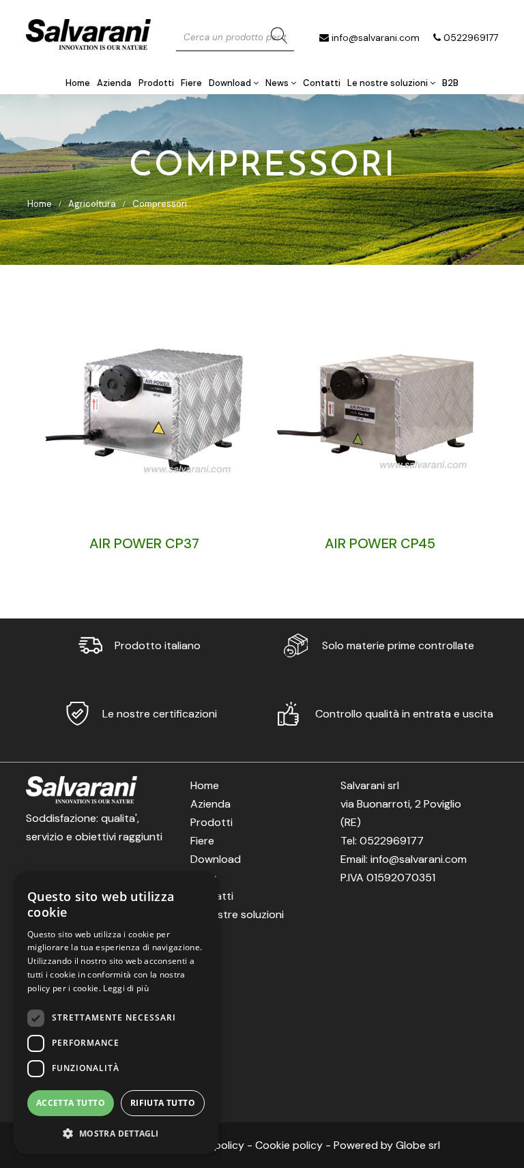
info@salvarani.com (376, 37)
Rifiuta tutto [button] (162, 1103)
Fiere (191, 83)
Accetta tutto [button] (70, 1103)
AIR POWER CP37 (144, 543)
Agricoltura (92, 204)
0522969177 (470, 37)
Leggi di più (126, 988)
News (278, 83)
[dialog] (116, 1013)
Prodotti (156, 83)
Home (78, 83)
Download (231, 83)
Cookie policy (289, 1145)
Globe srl (418, 1145)
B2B (450, 83)
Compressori (159, 204)
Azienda (114, 83)
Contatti (321, 83)
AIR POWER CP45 (380, 543)
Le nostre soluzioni (388, 83)
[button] (116, 1133)
